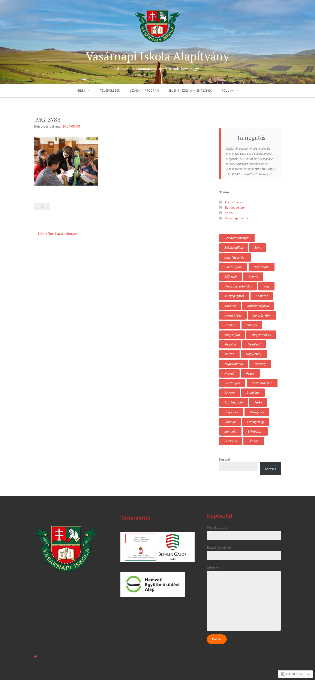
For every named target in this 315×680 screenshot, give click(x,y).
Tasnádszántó (233, 402)
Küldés (217, 639)
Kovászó (230, 306)
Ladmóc (229, 325)
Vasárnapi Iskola (236, 218)
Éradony (230, 422)
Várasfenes (257, 412)
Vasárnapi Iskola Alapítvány (157, 56)
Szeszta (229, 392)
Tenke (258, 402)
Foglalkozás (234, 202)
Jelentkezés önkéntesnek (190, 90)
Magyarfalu (232, 334)
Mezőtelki (254, 344)
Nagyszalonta (233, 364)
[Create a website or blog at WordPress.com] (35, 657)
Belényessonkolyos (236, 238)
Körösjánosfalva (258, 306)
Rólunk (228, 90)
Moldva (229, 354)
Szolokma (253, 392)
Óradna (254, 441)
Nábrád (229, 373)
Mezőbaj (230, 344)
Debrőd (253, 276)
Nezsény (260, 364)
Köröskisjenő (233, 315)
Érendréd (230, 431)
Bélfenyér (230, 276)
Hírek (81, 90)
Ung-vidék (231, 412)
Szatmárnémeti (262, 383)
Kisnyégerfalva (234, 296)
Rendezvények (235, 207)
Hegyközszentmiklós (238, 286)
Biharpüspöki (233, 267)
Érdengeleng (255, 422)
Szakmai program (144, 90)
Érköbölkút (255, 431)
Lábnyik (252, 325)
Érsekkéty (230, 441)
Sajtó (229, 213)
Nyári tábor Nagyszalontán (57, 233)
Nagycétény (254, 354)
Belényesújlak (233, 247)
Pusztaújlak (232, 383)
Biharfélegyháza (235, 257)
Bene (257, 247)
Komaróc (262, 296)
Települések (110, 90)
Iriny (266, 286)
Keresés (270, 469)
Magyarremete (261, 334)
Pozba (250, 373)
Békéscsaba (261, 267)
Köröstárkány (262, 315)
